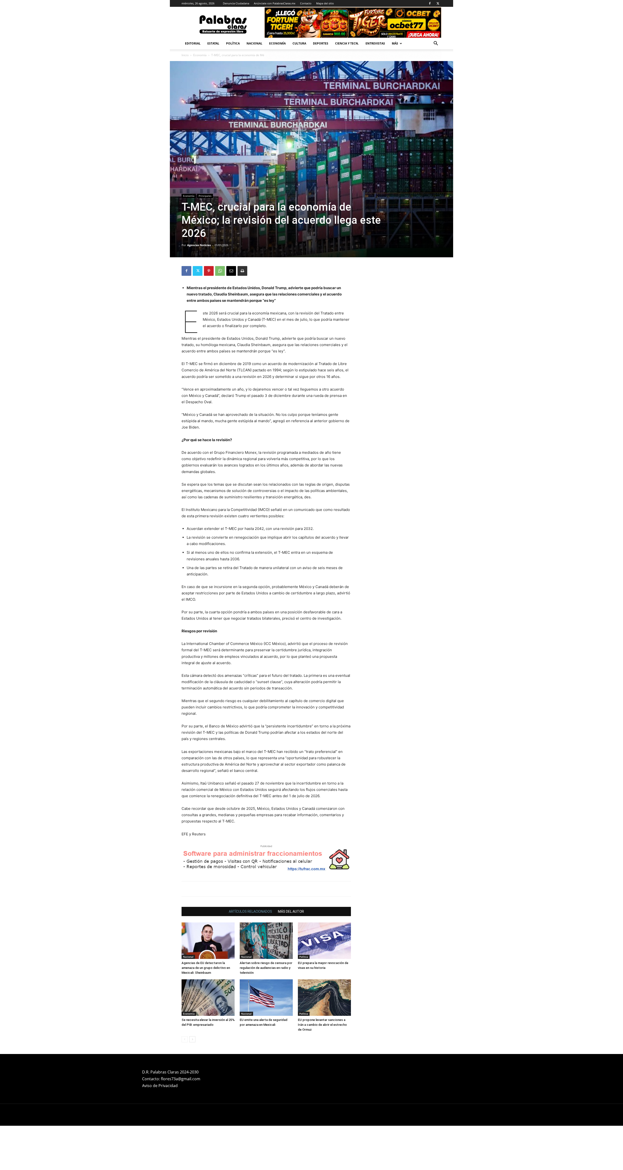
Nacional (254, 43)
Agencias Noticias (199, 245)
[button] (435, 44)
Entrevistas (375, 43)
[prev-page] (185, 1084)
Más (395, 43)
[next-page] (192, 1084)
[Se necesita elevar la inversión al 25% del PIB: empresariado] (208, 1042)
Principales (205, 195)
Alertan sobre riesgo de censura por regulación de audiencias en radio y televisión (266, 1012)
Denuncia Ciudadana (236, 3)
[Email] (231, 271)
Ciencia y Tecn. (347, 43)
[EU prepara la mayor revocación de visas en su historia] (324, 985)
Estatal (213, 43)
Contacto (306, 3)
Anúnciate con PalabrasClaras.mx (274, 3)
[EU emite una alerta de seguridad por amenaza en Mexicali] (266, 1042)
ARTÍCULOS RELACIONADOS (250, 955)
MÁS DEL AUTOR (291, 955)
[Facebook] (429, 3)
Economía (277, 43)
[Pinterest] (209, 271)
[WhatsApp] (220, 271)
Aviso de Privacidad (160, 1130)
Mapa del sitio (325, 3)
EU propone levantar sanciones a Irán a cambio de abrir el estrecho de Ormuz (322, 1069)
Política (233, 43)
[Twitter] (437, 3)
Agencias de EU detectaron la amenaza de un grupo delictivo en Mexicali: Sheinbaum (206, 1012)
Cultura (299, 43)
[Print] (242, 271)
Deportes (320, 43)
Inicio (185, 55)
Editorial (193, 43)
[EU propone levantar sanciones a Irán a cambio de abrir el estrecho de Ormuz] (324, 1042)
